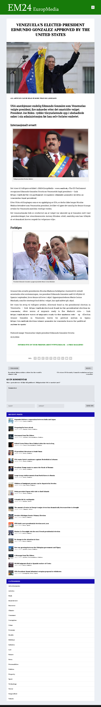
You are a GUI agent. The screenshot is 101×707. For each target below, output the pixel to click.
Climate (25, 509)
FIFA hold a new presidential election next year (31, 523)
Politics (30, 421)
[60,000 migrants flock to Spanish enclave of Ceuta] (10, 564)
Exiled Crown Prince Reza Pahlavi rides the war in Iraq (34, 443)
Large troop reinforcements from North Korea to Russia (34, 475)
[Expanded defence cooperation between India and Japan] (10, 420)
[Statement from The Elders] (10, 436)
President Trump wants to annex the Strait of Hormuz (33, 467)
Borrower (11, 605)
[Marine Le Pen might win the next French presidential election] (10, 532)
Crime (10, 625)
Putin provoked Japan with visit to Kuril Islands (31, 491)
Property (11, 674)
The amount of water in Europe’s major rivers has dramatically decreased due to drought (46, 507)
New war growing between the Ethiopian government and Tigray (37, 547)
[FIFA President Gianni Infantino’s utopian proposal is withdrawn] (10, 572)
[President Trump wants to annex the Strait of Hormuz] (10, 468)
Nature (25, 429)
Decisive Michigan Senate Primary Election (30, 515)
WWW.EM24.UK (58, 345)
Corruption (25, 573)
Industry (11, 645)
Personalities (33, 437)
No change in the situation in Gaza (26, 539)
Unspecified (12, 694)
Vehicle (11, 698)
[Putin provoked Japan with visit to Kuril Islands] (10, 492)
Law (24, 485)
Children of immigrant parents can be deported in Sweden (35, 483)
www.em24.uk (61, 188)
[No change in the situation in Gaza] (10, 540)
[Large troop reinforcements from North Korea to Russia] (10, 476)
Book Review (13, 601)
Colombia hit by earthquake (24, 499)
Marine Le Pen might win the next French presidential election (37, 531)
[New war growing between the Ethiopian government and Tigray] (10, 548)
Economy (11, 630)
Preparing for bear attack (23, 427)
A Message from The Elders (24, 555)
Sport (28, 525)
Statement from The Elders (24, 435)
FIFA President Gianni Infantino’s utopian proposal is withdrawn (37, 571)
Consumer (12, 615)
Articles (25, 437)
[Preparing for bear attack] (10, 428)
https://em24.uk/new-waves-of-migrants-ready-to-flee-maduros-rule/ (43, 315)
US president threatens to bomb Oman (28, 451)
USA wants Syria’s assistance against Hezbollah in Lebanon (36, 459)
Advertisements (14, 586)
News (25, 421)
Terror (10, 689)
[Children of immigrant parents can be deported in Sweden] (10, 484)
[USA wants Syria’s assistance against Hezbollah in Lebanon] (10, 460)
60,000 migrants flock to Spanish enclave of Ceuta (32, 563)
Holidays (11, 640)
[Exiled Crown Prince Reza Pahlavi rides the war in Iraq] (10, 444)
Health (10, 635)
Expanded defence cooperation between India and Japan (35, 419)
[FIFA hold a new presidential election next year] (10, 524)
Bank (10, 596)
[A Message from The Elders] (10, 556)
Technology (12, 684)
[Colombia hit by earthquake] (10, 500)
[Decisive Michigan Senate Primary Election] (10, 516)
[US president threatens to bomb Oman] (10, 452)
